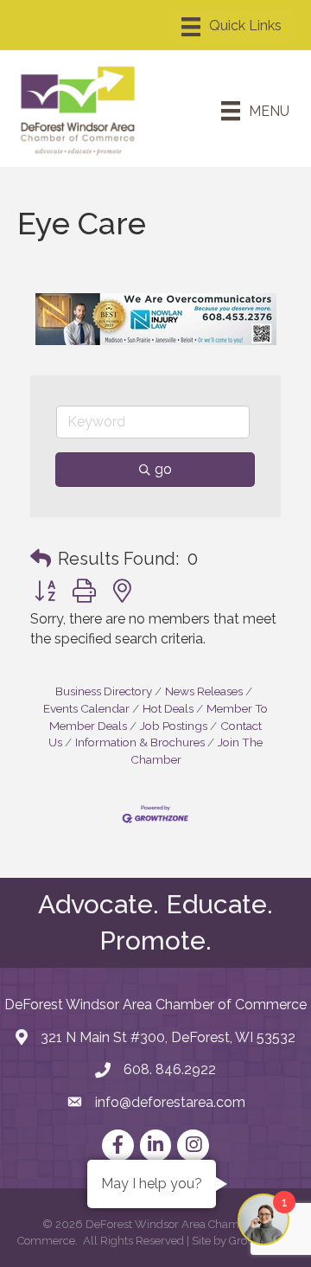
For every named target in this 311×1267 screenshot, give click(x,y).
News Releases (204, 691)
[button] (40, 558)
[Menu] (231, 27)
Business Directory (103, 691)
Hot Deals (168, 708)
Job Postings (173, 726)
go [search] (163, 469)
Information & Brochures (140, 742)
